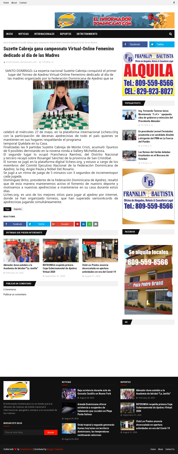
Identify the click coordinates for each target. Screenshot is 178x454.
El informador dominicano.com (21, 62)
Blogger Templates (55, 449)
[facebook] (173, 3)
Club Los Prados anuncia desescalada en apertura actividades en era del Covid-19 (99, 268)
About (14, 2)
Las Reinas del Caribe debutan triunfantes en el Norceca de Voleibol (154, 155)
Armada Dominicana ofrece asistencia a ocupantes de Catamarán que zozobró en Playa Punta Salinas (95, 409)
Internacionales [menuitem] (44, 34)
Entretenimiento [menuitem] (87, 34)
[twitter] (162, 44)
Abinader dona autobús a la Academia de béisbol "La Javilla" (153, 392)
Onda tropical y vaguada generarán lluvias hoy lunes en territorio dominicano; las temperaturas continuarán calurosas (96, 429)
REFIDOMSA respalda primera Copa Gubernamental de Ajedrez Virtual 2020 (60, 268)
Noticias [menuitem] (23, 34)
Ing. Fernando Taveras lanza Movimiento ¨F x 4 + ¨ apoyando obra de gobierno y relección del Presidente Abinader (155, 116)
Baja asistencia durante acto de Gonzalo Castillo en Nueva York (94, 392)
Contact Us (170, 449)
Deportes (14, 42)
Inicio (5, 42)
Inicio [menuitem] (9, 34)
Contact (23, 2)
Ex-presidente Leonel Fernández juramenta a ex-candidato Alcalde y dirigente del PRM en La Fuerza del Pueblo (156, 136)
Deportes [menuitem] (65, 34)
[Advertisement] (144, 350)
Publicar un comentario (14, 294)
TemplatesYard (26, 449)
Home (6, 2)
